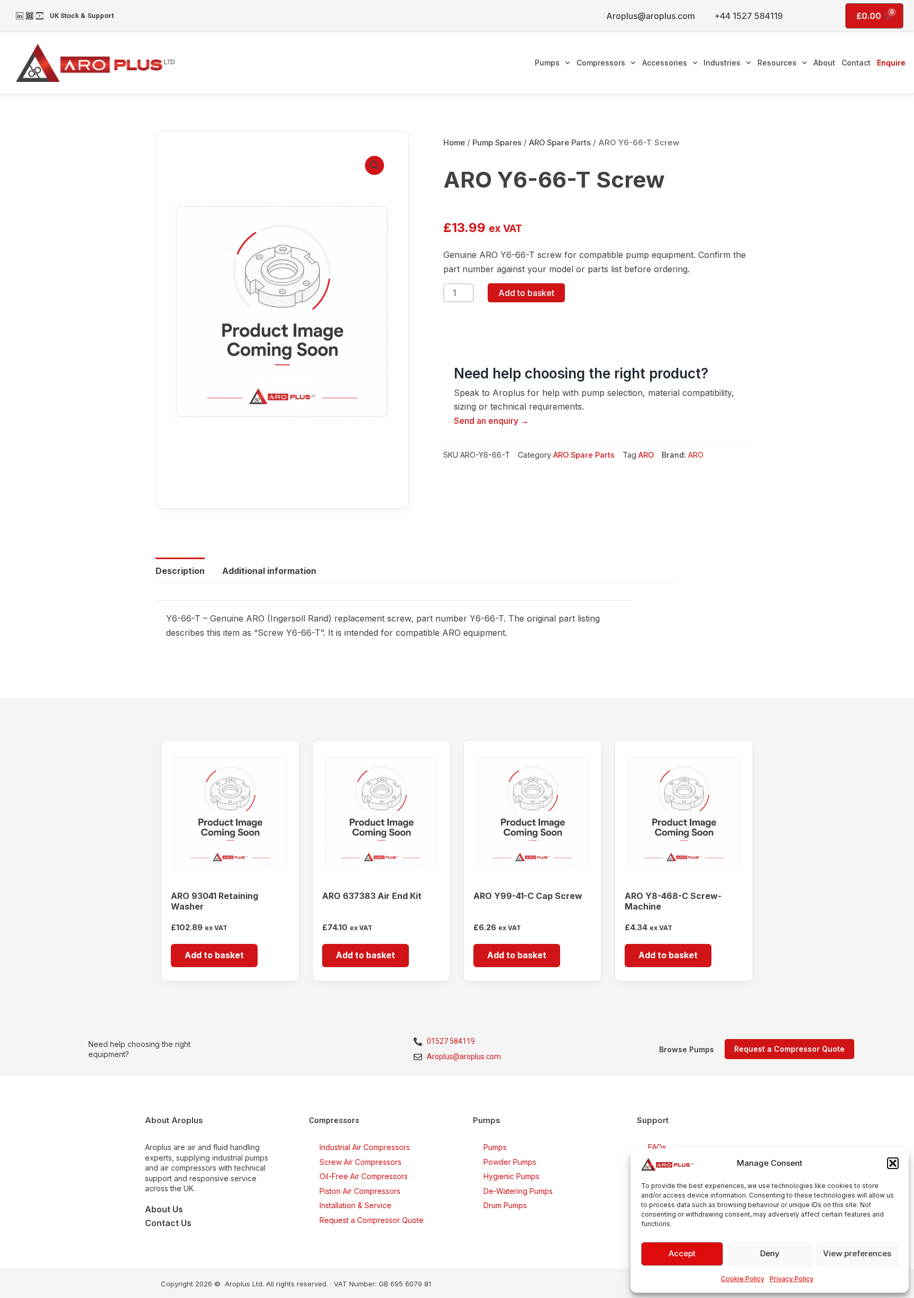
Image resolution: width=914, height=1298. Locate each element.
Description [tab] (180, 570)
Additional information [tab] (269, 570)
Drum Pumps (505, 1205)
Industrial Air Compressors (364, 1147)
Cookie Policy (742, 1279)
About (824, 62)
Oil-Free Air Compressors (363, 1176)
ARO (646, 454)
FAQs (656, 1147)
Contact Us (168, 1223)
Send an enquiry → (491, 420)
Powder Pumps (509, 1161)
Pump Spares (497, 142)
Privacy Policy (792, 1279)
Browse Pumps (686, 1049)
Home (454, 142)
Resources (777, 62)
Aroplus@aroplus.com (650, 16)
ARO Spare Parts (560, 142)
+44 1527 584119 (748, 16)
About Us (164, 1209)
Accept (682, 1253)
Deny (770, 1253)
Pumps (547, 62)
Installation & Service (355, 1205)
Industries (722, 62)
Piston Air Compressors (359, 1190)
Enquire (891, 62)
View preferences (857, 1253)
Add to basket (526, 293)
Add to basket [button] (214, 955)
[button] (893, 1163)
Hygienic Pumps (511, 1176)
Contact (856, 62)
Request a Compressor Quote (371, 1220)
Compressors (601, 62)
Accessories (664, 62)
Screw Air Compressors (360, 1161)
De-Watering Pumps (518, 1190)
